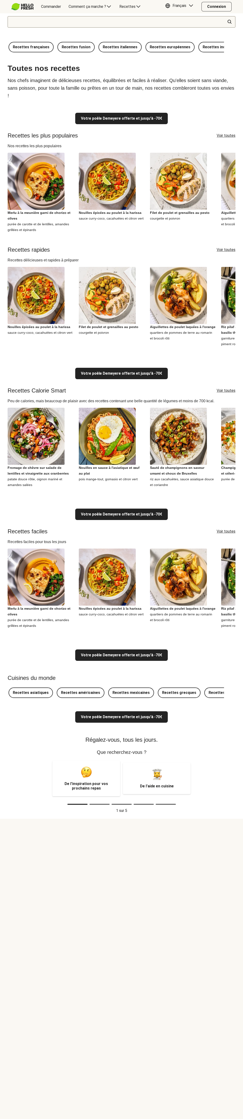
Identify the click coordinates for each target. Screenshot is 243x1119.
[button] (180, 6)
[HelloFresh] (22, 6)
